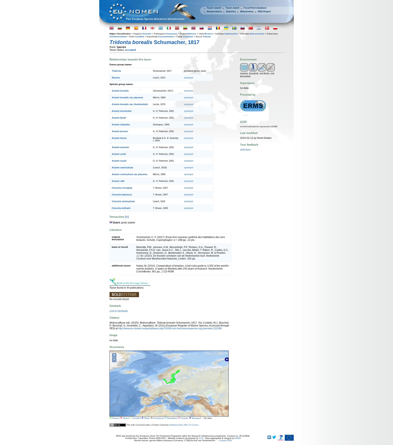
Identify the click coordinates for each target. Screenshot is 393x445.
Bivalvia (208, 34)
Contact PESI (225, 440)
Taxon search (214, 8)
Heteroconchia (257, 34)
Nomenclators (214, 11)
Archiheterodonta (118, 36)
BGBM (238, 438)
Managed (196, 418)
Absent (126, 418)
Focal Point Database (255, 8)
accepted (130, 50)
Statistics (231, 11)
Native (147, 418)
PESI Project (264, 11)
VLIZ (201, 438)
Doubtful (137, 418)
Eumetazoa (171, 34)
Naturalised (172, 418)
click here (245, 149)
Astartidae (188, 36)
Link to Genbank (119, 311)
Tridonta (207, 36)
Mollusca (191, 34)
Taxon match (232, 8)
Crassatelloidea (166, 36)
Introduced (158, 418)
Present (116, 418)
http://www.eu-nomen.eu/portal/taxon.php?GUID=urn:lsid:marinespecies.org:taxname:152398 (170, 328)
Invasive (185, 418)
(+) (127, 216)
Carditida (139, 36)
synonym (188, 77)
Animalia (146, 34)
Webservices (247, 11)
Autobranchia (231, 34)
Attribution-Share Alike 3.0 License (184, 425)
